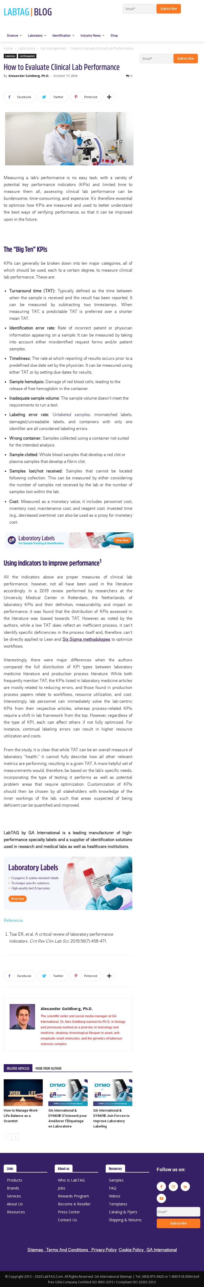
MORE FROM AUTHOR (48, 1068)
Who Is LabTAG (71, 1180)
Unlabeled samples (71, 414)
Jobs (61, 1188)
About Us (15, 1203)
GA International (162, 1249)
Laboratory (26, 48)
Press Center (69, 1211)
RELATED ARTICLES (18, 1068)
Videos (114, 1195)
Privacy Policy (104, 1249)
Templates (118, 1203)
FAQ (112, 1188)
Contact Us (67, 1219)
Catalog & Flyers (123, 1211)
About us (63, 1168)
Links (10, 1168)
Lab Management (53, 48)
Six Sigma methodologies (86, 639)
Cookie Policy (133, 1249)
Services (14, 1195)
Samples (116, 1180)
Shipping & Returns (125, 1219)
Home (8, 48)
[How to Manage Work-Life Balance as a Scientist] (23, 1092)
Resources (16, 1211)
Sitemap (36, 1249)
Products (14, 1180)
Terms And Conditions (68, 1249)
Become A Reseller (74, 1203)
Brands (13, 1188)
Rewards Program (73, 1195)
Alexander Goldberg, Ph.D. (28, 76)
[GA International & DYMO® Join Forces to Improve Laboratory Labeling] (112, 1092)
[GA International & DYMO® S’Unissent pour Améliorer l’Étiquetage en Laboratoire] (67, 1092)
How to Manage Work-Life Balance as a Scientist (21, 1115)
